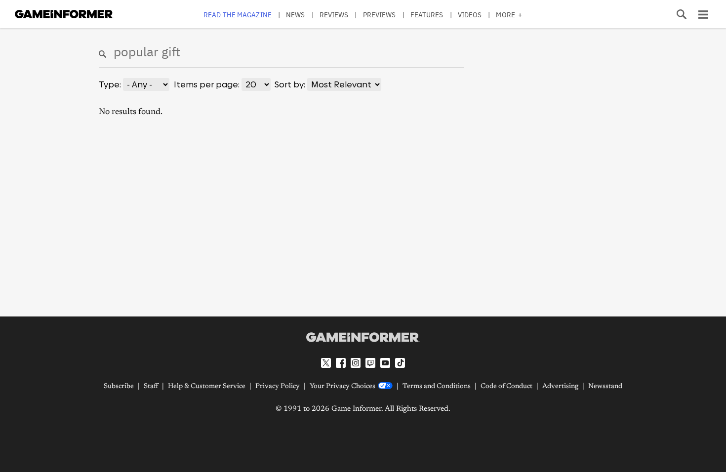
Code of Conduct (506, 386)
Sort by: (290, 84)
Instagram (356, 363)
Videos (470, 14)
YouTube (385, 363)
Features (427, 14)
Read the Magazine (237, 14)
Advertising (560, 386)
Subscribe (119, 386)
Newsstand (605, 386)
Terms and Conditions (437, 386)
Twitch (370, 363)
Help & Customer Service (206, 386)
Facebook (341, 363)
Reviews (334, 14)
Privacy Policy (277, 386)
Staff (151, 386)
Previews (379, 14)
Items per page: (207, 84)
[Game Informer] (363, 337)
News (295, 14)
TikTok (400, 363)
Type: (110, 84)
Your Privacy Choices (342, 386)
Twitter (326, 363)
